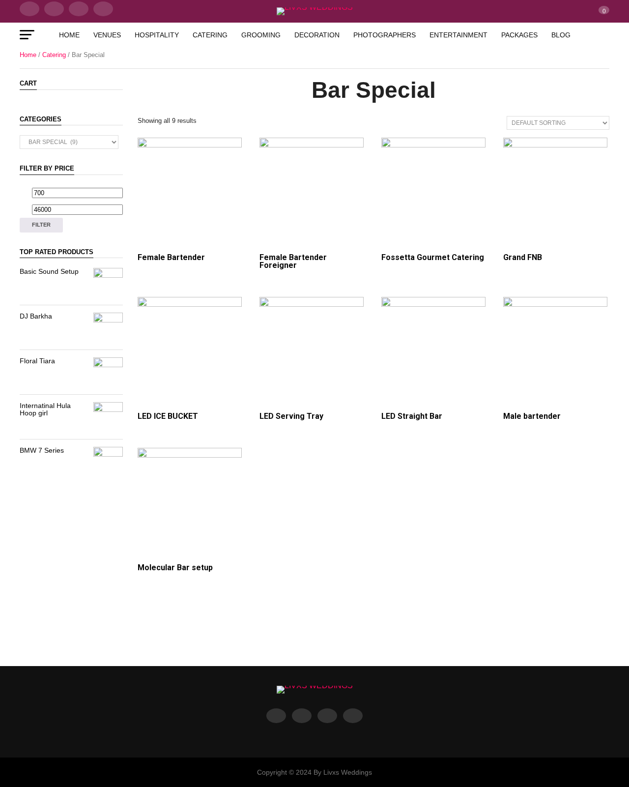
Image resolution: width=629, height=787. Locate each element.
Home (69, 35)
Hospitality (157, 35)
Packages (519, 35)
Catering (210, 35)
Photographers (384, 35)
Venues (107, 35)
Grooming (261, 35)
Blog (561, 35)
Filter (41, 225)
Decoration (317, 35)
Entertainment (458, 35)
